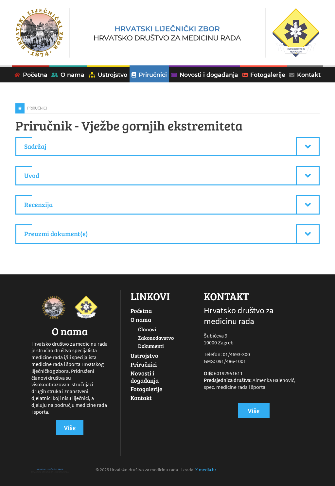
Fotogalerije (267, 74)
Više (70, 427)
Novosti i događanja (209, 74)
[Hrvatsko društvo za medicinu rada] (167, 33)
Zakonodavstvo (156, 337)
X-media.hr (205, 470)
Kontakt (309, 74)
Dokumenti (151, 345)
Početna (35, 74)
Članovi (147, 329)
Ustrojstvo (112, 74)
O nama (141, 319)
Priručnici (153, 74)
